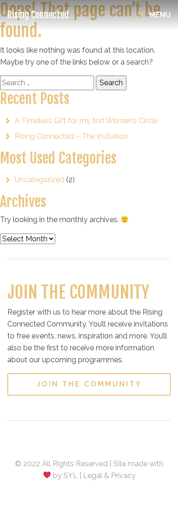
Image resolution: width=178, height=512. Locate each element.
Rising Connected (38, 15)
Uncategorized (39, 179)
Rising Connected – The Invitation (71, 136)
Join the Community (89, 384)
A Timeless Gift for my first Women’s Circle (86, 120)
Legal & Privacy (109, 475)
